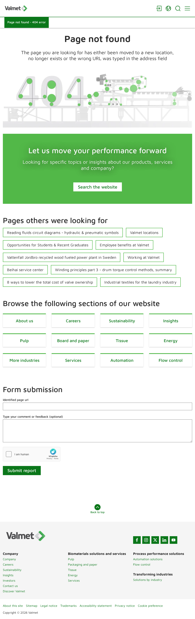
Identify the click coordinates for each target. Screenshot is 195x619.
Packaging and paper (82, 564)
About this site (13, 605)
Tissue (72, 569)
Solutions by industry (147, 579)
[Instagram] (146, 540)
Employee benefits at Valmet (124, 245)
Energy (73, 575)
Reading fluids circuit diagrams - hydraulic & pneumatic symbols (63, 232)
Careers (8, 564)
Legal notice (48, 605)
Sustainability (12, 569)
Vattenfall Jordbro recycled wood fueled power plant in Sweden (61, 257)
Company (9, 559)
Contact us (10, 586)
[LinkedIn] (164, 540)
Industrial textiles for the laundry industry (140, 282)
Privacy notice (125, 605)
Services (74, 580)
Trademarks (68, 605)
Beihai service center (25, 270)
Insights (8, 575)
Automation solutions (147, 559)
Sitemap (31, 605)
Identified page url (15, 399)
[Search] (178, 8)
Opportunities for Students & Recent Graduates (47, 245)
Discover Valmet (14, 591)
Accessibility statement (96, 605)
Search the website (97, 186)
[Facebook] (137, 540)
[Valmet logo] (78, 8)
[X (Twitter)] (155, 540)
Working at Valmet (144, 257)
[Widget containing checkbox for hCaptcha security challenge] (31, 454)
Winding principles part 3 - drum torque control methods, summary (113, 270)
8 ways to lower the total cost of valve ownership (50, 282)
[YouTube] (173, 540)
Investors (9, 580)
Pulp (71, 559)
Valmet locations (144, 232)
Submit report (21, 470)
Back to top (97, 512)
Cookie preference (150, 605)
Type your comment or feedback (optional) (33, 416)
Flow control (141, 564)
